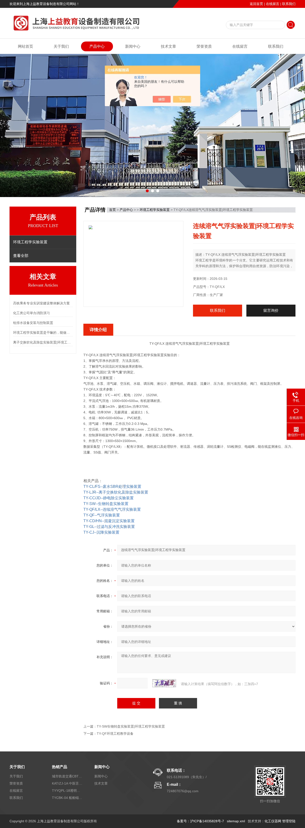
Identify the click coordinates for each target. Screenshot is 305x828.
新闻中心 (132, 46)
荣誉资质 (204, 46)
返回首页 (256, 4)
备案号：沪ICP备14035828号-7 (200, 821)
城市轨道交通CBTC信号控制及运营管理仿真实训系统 (67, 776)
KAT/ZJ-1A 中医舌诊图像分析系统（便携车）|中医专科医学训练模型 (67, 783)
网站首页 (25, 46)
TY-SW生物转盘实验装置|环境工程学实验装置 (131, 726)
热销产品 (59, 767)
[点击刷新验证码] (164, 683)
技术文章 (168, 46)
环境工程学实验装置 (155, 210)
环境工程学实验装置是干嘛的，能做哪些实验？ (43, 332)
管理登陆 (288, 821)
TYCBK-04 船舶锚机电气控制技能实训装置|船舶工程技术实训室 (67, 798)
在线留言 (272, 4)
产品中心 (97, 46)
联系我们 (288, 4)
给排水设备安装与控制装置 (33, 323)
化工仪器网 (272, 821)
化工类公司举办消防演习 (31, 313)
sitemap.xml (236, 821)
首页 (112, 210)
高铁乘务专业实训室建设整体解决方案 (41, 303)
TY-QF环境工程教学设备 (115, 733)
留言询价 (271, 310)
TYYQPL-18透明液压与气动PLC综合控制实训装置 (67, 790)
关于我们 (61, 46)
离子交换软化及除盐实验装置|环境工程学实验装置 (43, 342)
